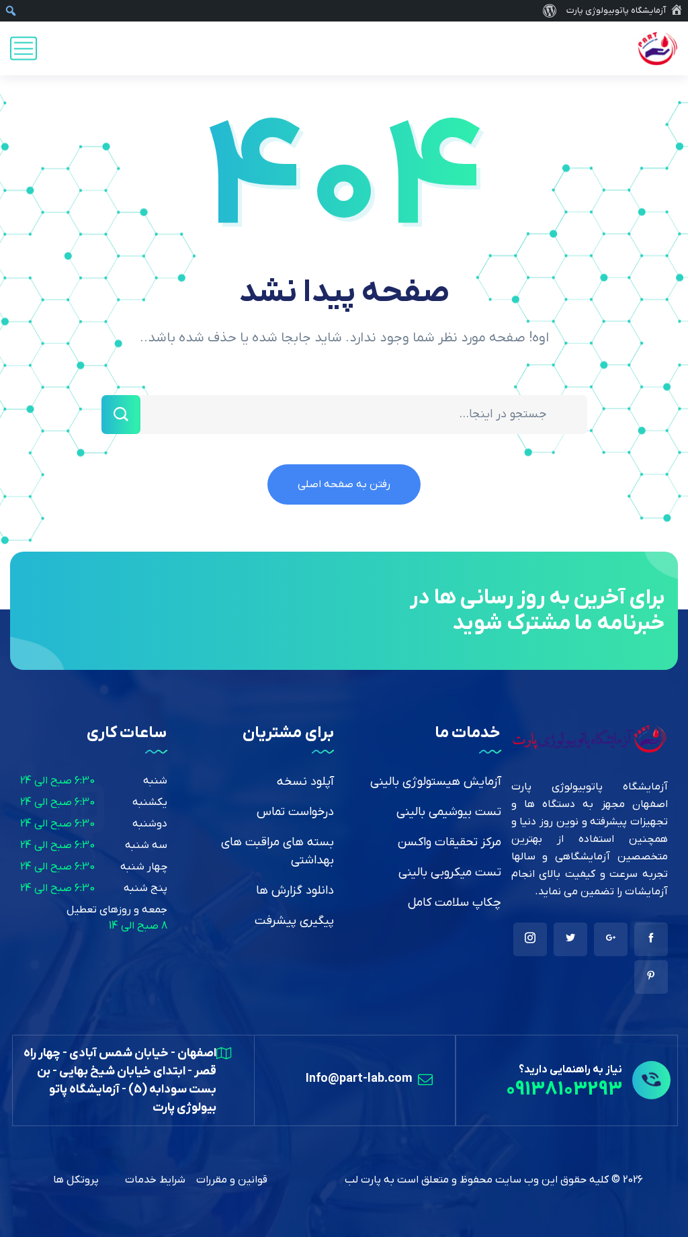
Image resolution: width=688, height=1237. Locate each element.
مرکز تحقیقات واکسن (449, 842)
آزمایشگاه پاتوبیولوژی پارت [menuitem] (616, 10)
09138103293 (564, 1089)
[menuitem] (549, 11)
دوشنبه (149, 823)
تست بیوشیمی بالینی (448, 812)
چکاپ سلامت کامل (454, 902)
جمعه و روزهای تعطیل (117, 909)
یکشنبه (149, 802)
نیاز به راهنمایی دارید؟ (570, 1069)
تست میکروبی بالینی (449, 872)
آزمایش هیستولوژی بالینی (435, 782)
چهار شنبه (143, 866)
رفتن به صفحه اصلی (344, 484)
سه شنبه (146, 845)
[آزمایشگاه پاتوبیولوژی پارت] (657, 48)
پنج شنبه (145, 888)
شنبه (155, 780)
